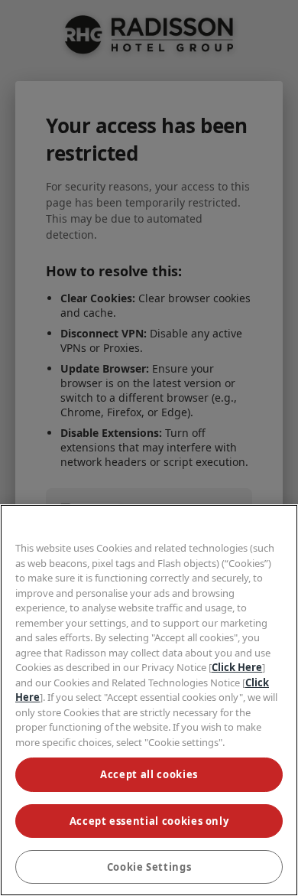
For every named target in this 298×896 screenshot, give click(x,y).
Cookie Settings (149, 867)
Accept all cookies (149, 774)
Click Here (237, 667)
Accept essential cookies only (149, 821)
